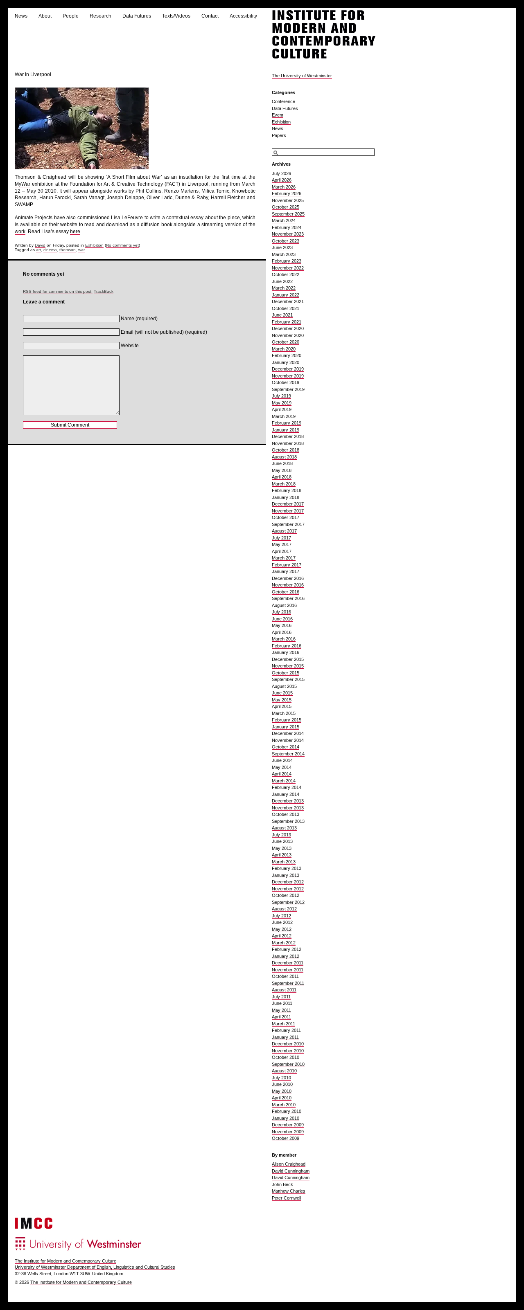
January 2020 (285, 362)
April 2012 (281, 935)
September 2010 (288, 1064)
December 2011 (287, 962)
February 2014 (286, 787)
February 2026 (286, 193)
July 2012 (281, 915)
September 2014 (288, 753)
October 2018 (285, 449)
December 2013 (288, 800)
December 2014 (288, 733)
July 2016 (281, 611)
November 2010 (288, 1050)
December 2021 (288, 301)
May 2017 (281, 544)
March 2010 (284, 1104)
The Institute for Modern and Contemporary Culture (65, 1260)
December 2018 (288, 436)
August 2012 (284, 908)
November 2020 (288, 335)
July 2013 (281, 834)
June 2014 (282, 760)
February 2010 (286, 1111)
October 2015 (285, 672)
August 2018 (284, 456)
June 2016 (282, 618)
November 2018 (288, 443)
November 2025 (288, 200)
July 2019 (281, 395)
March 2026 (284, 186)
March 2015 (284, 713)
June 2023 (282, 247)
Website (130, 345)
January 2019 (285, 429)
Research (100, 16)
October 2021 (285, 308)
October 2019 (285, 382)
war (81, 249)
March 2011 (283, 1023)
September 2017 (288, 524)
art (38, 249)
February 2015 (286, 719)
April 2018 (281, 476)
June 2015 (282, 692)
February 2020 (286, 355)
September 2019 (288, 389)
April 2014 (281, 773)
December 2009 (288, 1124)
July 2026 (281, 173)
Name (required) (139, 318)
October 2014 (285, 746)
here (75, 231)
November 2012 (288, 888)
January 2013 (285, 875)
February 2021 (286, 321)
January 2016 (285, 652)
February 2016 (286, 645)
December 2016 (288, 578)
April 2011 (281, 1016)
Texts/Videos (176, 16)
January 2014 (285, 794)
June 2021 (282, 314)
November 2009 (288, 1131)
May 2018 (281, 470)
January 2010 (285, 1118)
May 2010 (281, 1091)
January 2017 (285, 571)
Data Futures (136, 16)
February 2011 (286, 1030)
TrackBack (103, 291)
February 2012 (286, 949)
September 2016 (288, 598)
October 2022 (285, 274)
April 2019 (281, 409)
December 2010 (288, 1043)
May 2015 (281, 699)
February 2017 (286, 564)
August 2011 (284, 989)
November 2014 (288, 740)
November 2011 (287, 969)
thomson (67, 249)
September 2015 (288, 679)
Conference (283, 101)
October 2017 (285, 517)
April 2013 (281, 854)
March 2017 (284, 557)
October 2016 (285, 591)
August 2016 (284, 605)
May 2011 (281, 1010)
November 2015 (288, 665)
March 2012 (284, 942)
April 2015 (281, 706)
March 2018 (284, 483)
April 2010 (281, 1097)
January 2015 (285, 726)
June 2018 (282, 463)
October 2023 (285, 240)
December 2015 (288, 659)
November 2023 (288, 233)
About (45, 16)
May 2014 (281, 767)
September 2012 (288, 902)
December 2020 (288, 328)
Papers (279, 135)
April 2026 (281, 180)
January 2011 (285, 1037)
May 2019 (281, 402)
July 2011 (281, 996)
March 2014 (284, 780)
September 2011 (288, 983)
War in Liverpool (33, 74)
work (20, 231)
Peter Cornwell (286, 1197)
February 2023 (286, 260)
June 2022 (282, 281)
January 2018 (285, 497)
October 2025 (285, 206)
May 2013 (281, 848)
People (71, 16)
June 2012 (282, 922)
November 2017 (288, 510)
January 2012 (285, 956)
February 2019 (286, 422)
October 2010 (285, 1057)
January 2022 (285, 294)
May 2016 (281, 625)
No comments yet (122, 245)
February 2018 (286, 490)
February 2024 (286, 227)
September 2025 (288, 213)
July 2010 (281, 1077)
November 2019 (288, 375)
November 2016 (288, 584)
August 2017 (284, 530)
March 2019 (284, 416)
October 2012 (285, 895)
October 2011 (285, 976)
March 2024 (284, 220)
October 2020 (285, 341)
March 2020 (284, 348)
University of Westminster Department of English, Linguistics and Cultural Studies (95, 1267)
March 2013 (284, 861)
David (40, 245)
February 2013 (286, 868)
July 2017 (281, 537)
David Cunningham (290, 1170)
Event (277, 114)
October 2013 (285, 814)
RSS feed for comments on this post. (58, 291)
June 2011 (282, 1003)
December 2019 (288, 368)
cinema (50, 249)
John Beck (282, 1184)
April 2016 (281, 632)
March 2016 (284, 638)
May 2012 (281, 929)
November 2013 (288, 807)
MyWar (22, 184)
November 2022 (288, 267)
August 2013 (284, 827)
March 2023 (284, 254)
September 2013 (288, 821)
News (21, 16)
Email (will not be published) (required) (164, 332)
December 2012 (288, 881)
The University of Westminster (302, 75)
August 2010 (284, 1070)
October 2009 (285, 1138)
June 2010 (282, 1084)
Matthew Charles (288, 1191)
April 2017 (281, 551)
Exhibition (94, 245)
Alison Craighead (288, 1164)
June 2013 (282, 841)
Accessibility (243, 16)
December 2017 (288, 503)
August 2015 (284, 686)
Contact (210, 16)
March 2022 (284, 287)
